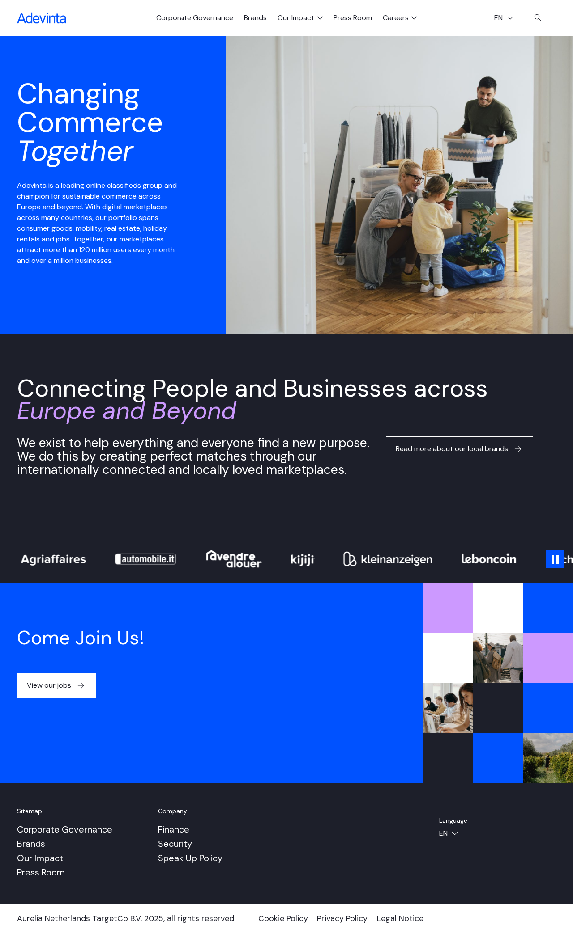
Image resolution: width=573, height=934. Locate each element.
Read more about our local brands (452, 448)
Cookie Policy (283, 918)
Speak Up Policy (190, 858)
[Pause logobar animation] (555, 559)
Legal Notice (400, 918)
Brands (255, 17)
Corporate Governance (194, 17)
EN (507, 18)
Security (175, 843)
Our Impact (40, 858)
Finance (173, 829)
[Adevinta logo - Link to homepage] (41, 18)
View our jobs (49, 685)
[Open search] (538, 18)
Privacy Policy (342, 918)
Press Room (353, 17)
